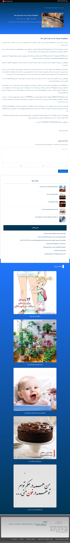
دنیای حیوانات (60, 7)
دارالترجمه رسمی (17, 524)
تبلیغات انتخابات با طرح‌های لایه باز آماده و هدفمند (56, 243)
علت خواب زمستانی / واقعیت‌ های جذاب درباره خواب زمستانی (46, 217)
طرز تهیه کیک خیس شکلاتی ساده (35, 461)
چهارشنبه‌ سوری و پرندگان (53, 201)
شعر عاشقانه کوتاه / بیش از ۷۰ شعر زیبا (35, 509)
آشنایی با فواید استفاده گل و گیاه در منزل (35, 364)
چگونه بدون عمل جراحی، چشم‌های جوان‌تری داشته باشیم (55, 233)
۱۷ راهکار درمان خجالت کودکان (35, 316)
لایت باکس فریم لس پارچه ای (27, 524)
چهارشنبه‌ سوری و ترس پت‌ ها (52, 194)
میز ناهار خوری (43, 524)
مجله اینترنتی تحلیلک (61, 1)
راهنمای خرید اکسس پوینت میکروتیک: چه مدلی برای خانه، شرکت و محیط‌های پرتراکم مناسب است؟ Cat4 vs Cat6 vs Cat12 (43, 240)
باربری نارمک (11, 524)
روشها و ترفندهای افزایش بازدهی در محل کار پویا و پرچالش (54, 247)
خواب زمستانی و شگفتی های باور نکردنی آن (50, 209)
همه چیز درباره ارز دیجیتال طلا (60, 250)
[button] (67, 1)
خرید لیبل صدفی (36, 524)
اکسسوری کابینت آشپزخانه (41, 525)
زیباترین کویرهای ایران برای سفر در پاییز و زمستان (49, 186)
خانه (63, 7)
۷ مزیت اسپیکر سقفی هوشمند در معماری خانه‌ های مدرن (55, 253)
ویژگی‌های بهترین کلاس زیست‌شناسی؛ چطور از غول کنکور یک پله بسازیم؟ (52, 236)
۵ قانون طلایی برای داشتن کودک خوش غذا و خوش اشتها (35, 413)
